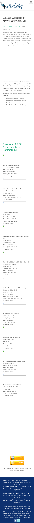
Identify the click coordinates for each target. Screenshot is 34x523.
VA (25, 488)
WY (19, 489)
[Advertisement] (17, 63)
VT (27, 488)
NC (11, 486)
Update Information (13, 506)
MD (25, 482)
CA (21, 480)
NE (16, 486)
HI (6, 482)
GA (4, 482)
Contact (6, 506)
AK (12, 480)
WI (14, 489)
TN (18, 488)
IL (11, 495)
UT (22, 488)
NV (25, 486)
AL (14, 480)
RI (11, 488)
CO (24, 480)
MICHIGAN (17, 27)
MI (29, 482)
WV (17, 489)
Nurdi (12, 508)
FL (30, 480)
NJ (20, 486)
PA (9, 488)
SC (13, 488)
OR (7, 488)
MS (19, 484)
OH (30, 486)
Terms (20, 506)
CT (26, 480)
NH (18, 486)
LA (20, 482)
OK (4, 488)
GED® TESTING (7, 493)
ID (10, 482)
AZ (19, 480)
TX (20, 488)
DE (28, 480)
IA (8, 482)
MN (14, 484)
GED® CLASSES (7, 27)
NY (28, 486)
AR (17, 480)
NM (23, 486)
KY (18, 482)
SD (16, 488)
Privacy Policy (26, 506)
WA (29, 488)
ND (14, 486)
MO (17, 484)
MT (9, 486)
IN (13, 482)
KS (16, 482)
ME (27, 482)
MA (22, 482)
